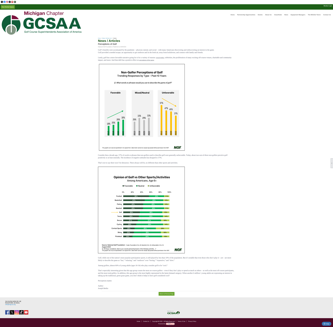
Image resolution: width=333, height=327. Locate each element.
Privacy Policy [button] (192, 321)
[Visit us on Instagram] (7, 2)
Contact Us (327, 15)
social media (160, 57)
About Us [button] (268, 15)
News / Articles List (107, 38)
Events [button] (260, 15)
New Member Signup (8, 7)
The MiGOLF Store (314, 15)
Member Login (328, 6)
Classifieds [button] (278, 15)
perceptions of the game (146, 60)
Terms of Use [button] (181, 321)
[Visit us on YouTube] (12, 2)
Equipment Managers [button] (298, 15)
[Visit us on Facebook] (4, 2)
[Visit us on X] (2, 2)
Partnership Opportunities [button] (246, 15)
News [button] (286, 15)
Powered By (162, 323)
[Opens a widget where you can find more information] (326, 324)
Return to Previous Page (166, 294)
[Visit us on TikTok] (10, 2)
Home (233, 15)
